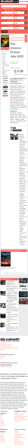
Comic (16, 117)
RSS (1, 358)
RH (5, 76)
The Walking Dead (18, 434)
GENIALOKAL (5, 85)
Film (20, 117)
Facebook (2, 356)
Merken (26, 39)
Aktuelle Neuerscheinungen (19, 413)
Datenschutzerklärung (5, 344)
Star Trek (18, 114)
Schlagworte (4, 26)
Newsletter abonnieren (6, 366)
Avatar (16, 116)
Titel (2, 16)
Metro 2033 (17, 441)
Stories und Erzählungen (20, 419)
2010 (23, 114)
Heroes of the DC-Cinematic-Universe (12, 315)
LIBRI (5, 83)
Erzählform (17, 21)
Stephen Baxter (14, 122)
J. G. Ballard (19, 121)
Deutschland (13, 112)
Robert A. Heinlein (18, 444)
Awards (20, 116)
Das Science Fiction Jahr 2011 (8, 268)
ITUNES (5, 91)
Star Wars (16, 431)
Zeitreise (19, 112)
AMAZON (5, 78)
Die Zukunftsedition (19, 418)
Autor (2, 10)
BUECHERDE (5, 80)
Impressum (3, 343)
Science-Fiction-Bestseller (20, 416)
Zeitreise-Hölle (12, 304)
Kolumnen (2, 425)
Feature (2, 441)
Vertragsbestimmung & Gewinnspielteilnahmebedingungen (9, 347)
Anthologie (12, 114)
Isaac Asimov (17, 436)
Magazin (22, 1)
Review (2, 436)
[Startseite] (7, 1)
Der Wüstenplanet (18, 442)
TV (1, 418)
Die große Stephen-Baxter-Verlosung (11, 283)
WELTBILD (5, 96)
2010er (12, 116)
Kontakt (2, 349)
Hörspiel (12, 119)
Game (23, 117)
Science (2, 423)
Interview (17, 119)
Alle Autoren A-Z (18, 421)
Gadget (2, 422)
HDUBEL (5, 89)
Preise (24, 121)
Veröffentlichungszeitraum (20, 10)
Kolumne (2, 438)
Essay (1, 435)
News (1, 433)
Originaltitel (4, 21)
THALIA (5, 93)
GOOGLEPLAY (5, 87)
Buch (1, 415)
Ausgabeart (17, 26)
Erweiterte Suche (7, 8)
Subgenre (16, 16)
